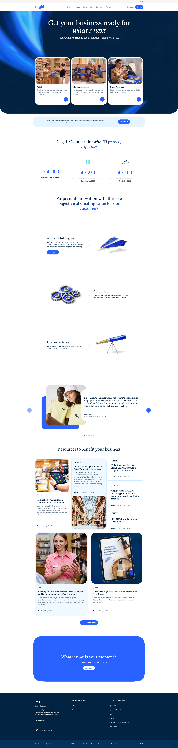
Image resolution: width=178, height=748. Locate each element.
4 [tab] (89, 435)
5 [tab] (91, 435)
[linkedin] (36, 724)
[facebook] (53, 724)
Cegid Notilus (113, 726)
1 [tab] (84, 435)
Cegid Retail (112, 706)
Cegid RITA (112, 718)
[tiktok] (49, 724)
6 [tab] (93, 435)
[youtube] (40, 724)
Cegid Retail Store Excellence (117, 710)
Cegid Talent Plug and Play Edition (119, 722)
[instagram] (44, 724)
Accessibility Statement (97, 743)
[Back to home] (50, 7)
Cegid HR (111, 714)
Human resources (77, 710)
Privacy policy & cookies (112, 743)
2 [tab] (86, 435)
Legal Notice (72, 743)
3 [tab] (88, 435)
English (141, 1)
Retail (73, 706)
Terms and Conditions (83, 743)
